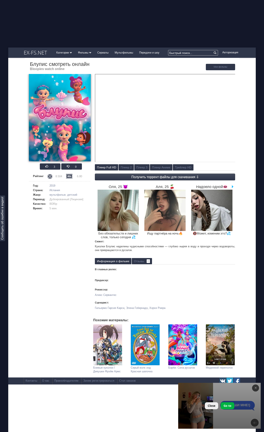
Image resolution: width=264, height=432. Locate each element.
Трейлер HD (183, 167)
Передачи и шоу (149, 52)
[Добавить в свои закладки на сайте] (220, 69)
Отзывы (141, 261)
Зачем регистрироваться (98, 380)
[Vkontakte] (222, 380)
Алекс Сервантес (106, 294)
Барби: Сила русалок (181, 367)
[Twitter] (229, 380)
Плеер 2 (126, 167)
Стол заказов (127, 380)
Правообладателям (66, 380)
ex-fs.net (35, 52)
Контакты (31, 380)
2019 (52, 185)
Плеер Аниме (161, 167)
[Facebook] (236, 380)
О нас (45, 380)
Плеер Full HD (106, 167)
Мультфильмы (124, 52)
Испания (55, 190)
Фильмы (83, 52)
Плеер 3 (141, 167)
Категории (63, 52)
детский (72, 194)
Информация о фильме (113, 261)
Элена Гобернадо (137, 307)
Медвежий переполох (219, 367)
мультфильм (58, 194)
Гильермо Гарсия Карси (109, 307)
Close (211, 406)
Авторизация (230, 52)
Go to (227, 406)
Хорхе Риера (157, 307)
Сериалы (102, 52)
